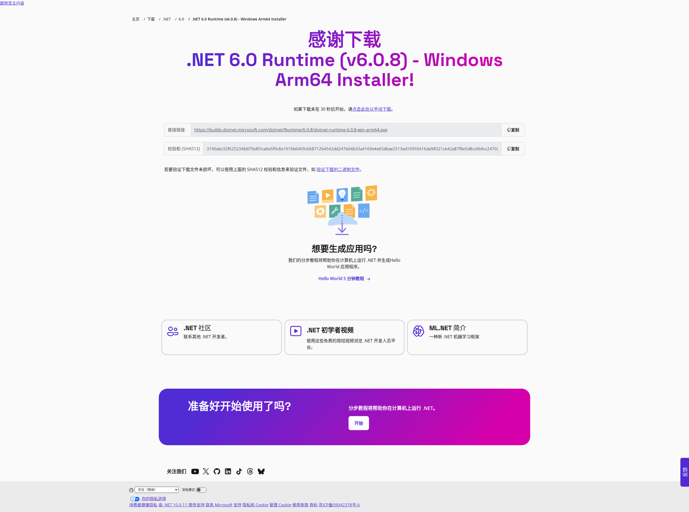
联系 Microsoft (219, 504)
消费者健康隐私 (143, 504)
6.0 (181, 19)
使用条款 (300, 504)
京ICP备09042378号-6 (339, 504)
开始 (358, 423)
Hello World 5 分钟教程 (341, 278)
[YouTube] (194, 471)
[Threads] (250, 471)
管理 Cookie (280, 504)
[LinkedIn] (228, 471)
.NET (167, 19)
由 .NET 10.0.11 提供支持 (182, 504)
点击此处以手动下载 (371, 109)
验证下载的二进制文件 (338, 169)
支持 (237, 504)
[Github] (217, 471)
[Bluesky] (261, 471)
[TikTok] (239, 471)
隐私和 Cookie (255, 504)
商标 (314, 504)
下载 (151, 19)
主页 (135, 19)
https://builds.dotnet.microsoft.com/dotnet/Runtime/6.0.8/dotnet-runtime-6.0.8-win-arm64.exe (290, 130)
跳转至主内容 (12, 3)
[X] (205, 471)
